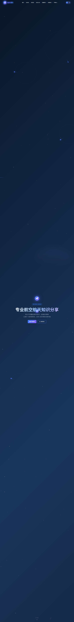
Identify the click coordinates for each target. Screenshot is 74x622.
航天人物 (38, 2)
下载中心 (55, 2)
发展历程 (43, 2)
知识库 (27, 2)
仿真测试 (49, 2)
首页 (23, 2)
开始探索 (33, 321)
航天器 (32, 2)
